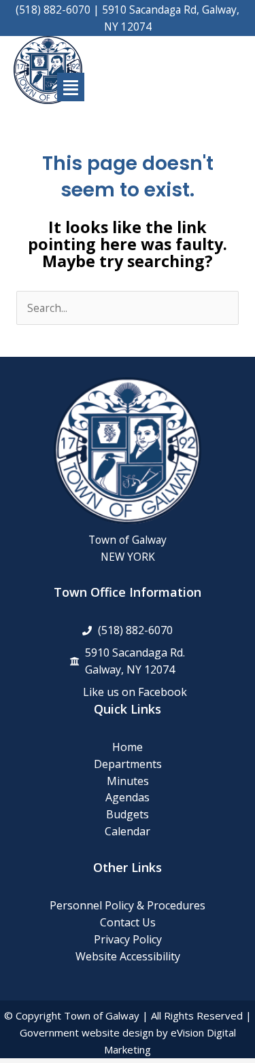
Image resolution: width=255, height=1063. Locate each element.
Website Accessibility (127, 956)
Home (127, 746)
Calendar (127, 831)
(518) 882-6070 (53, 9)
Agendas (127, 797)
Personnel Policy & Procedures (127, 905)
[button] (71, 87)
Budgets (127, 814)
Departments (128, 763)
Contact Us (128, 922)
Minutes (128, 780)
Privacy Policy (128, 939)
